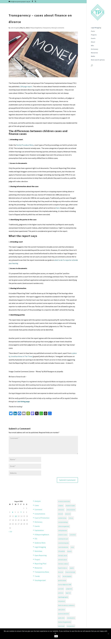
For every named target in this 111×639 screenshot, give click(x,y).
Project (37, 559)
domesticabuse (62, 559)
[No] (108, 634)
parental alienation (63, 614)
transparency (70, 626)
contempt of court (63, 539)
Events (93, 38)
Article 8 (60, 514)
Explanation (39, 530)
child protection (62, 530)
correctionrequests (63, 543)
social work (61, 626)
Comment (38, 509)
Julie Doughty (15, 28)
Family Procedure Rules (25, 145)
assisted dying (62, 518)
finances (60, 572)
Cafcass (71, 518)
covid (72, 547)
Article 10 (67, 514)
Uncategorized (40, 580)
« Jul (10, 531)
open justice (61, 609)
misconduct (61, 601)
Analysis (38, 501)
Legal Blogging (96, 28)
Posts (93, 31)
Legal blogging (40, 547)
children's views (62, 535)
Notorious (38, 551)
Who (92, 45)
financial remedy (70, 572)
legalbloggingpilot (63, 597)
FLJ (59, 576)
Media (93, 56)
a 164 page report (25, 86)
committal (73, 535)
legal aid (68, 593)
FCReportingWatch (36, 28)
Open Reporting (41, 555)
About (93, 42)
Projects (94, 35)
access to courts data (64, 501)
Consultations (40, 514)
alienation (61, 509)
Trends (37, 576)
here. (58, 208)
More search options (98, 60)
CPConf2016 (61, 551)
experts (72, 568)
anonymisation (71, 509)
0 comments (60, 28)
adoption (60, 505)
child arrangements (63, 526)
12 (16, 516)
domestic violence (63, 564)
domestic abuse (62, 555)
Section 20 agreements (64, 622)
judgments (69, 589)
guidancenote (62, 580)
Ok (56, 636)
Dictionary (94, 49)
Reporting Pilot (40, 563)
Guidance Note (40, 543)
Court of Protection (42, 518)
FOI (36, 539)
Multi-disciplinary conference (66, 605)
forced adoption (67, 576)
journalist (61, 589)
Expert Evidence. (62, 568)
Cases (37, 505)
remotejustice (71, 618)
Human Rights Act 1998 (64, 584)
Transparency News (48, 28)
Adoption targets (70, 505)
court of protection (63, 547)
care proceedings (63, 522)
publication (61, 618)
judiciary (60, 593)
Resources (94, 53)
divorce (69, 551)
